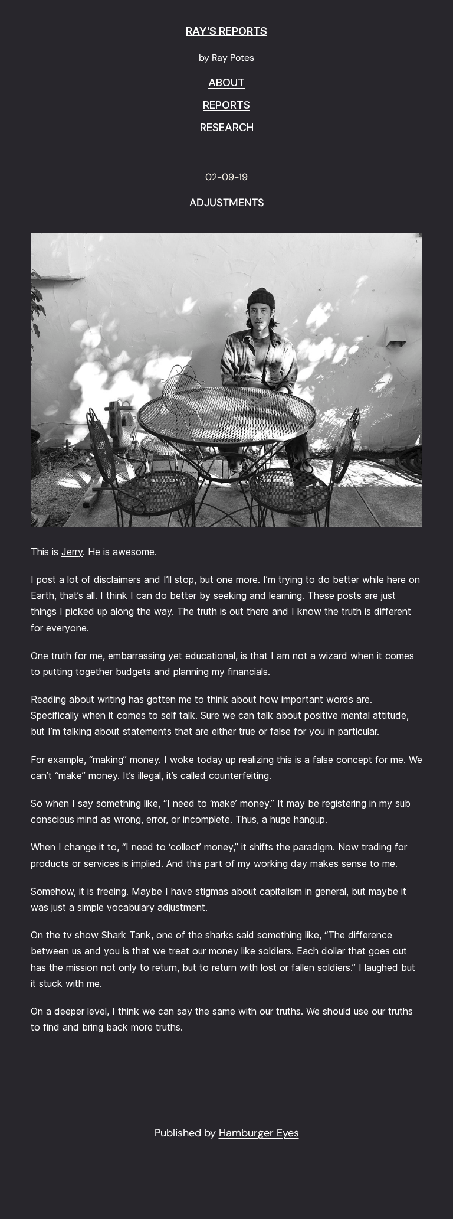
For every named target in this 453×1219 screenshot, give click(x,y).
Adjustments (226, 203)
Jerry (72, 552)
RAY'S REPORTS (226, 31)
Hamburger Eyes (259, 1133)
